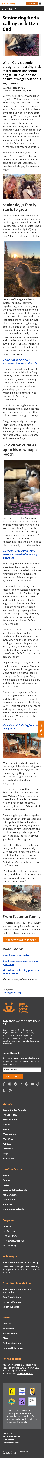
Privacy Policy (8, 1439)
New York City (10, 1235)
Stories (6, 1124)
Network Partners (12, 1301)
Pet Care (7, 1143)
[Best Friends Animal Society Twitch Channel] (5, 1091)
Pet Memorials (10, 1194)
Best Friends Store (12, 1297)
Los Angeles (9, 1231)
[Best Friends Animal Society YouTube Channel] (32, 1084)
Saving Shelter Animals (14, 1109)
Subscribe (11, 1076)
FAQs (5, 1338)
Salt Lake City (9, 1245)
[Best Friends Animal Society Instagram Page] (10, 1084)
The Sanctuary (10, 1114)
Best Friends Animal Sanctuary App (20, 1262)
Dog (8, 992)
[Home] (9, 4)
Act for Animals (10, 1119)
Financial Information (14, 1347)
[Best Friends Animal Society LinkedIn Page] (21, 1084)
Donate (32, 3)
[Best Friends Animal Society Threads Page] (27, 1084)
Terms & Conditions (11, 1442)
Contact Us (7, 1433)
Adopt (6, 1129)
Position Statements (13, 1343)
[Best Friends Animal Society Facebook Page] (5, 1084)
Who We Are (9, 1139)
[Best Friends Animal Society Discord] (10, 1091)
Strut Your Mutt (11, 1306)
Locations (8, 1148)
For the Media (10, 1333)
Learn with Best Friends (15, 1189)
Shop (5, 1153)
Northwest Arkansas (13, 1240)
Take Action (9, 1199)
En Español (8, 1158)
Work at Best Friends (13, 1209)
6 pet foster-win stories (16, 955)
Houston (7, 1226)
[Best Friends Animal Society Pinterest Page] (16, 1084)
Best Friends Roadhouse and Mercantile (17, 1291)
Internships (8, 1328)
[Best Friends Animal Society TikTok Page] (38, 1084)
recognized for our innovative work (20, 1417)
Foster (6, 1185)
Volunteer (8, 1204)
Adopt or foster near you (20, 939)
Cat (4, 992)
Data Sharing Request (12, 1436)
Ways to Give (9, 1134)
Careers (7, 1323)
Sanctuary (16, 992)
